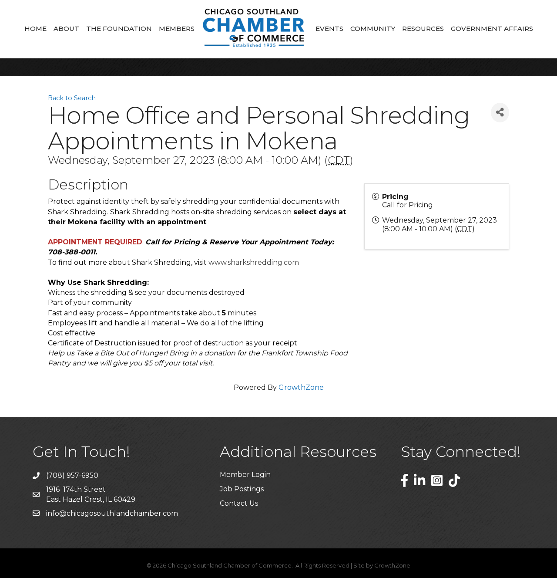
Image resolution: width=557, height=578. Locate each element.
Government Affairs (492, 28)
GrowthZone (301, 387)
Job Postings (242, 489)
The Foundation (119, 28)
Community (372, 28)
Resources (423, 28)
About (66, 28)
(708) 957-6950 (72, 475)
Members (177, 28)
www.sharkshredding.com (253, 262)
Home (35, 28)
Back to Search (72, 98)
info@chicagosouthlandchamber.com (112, 513)
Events (329, 28)
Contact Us (239, 503)
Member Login (245, 474)
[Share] (500, 112)
